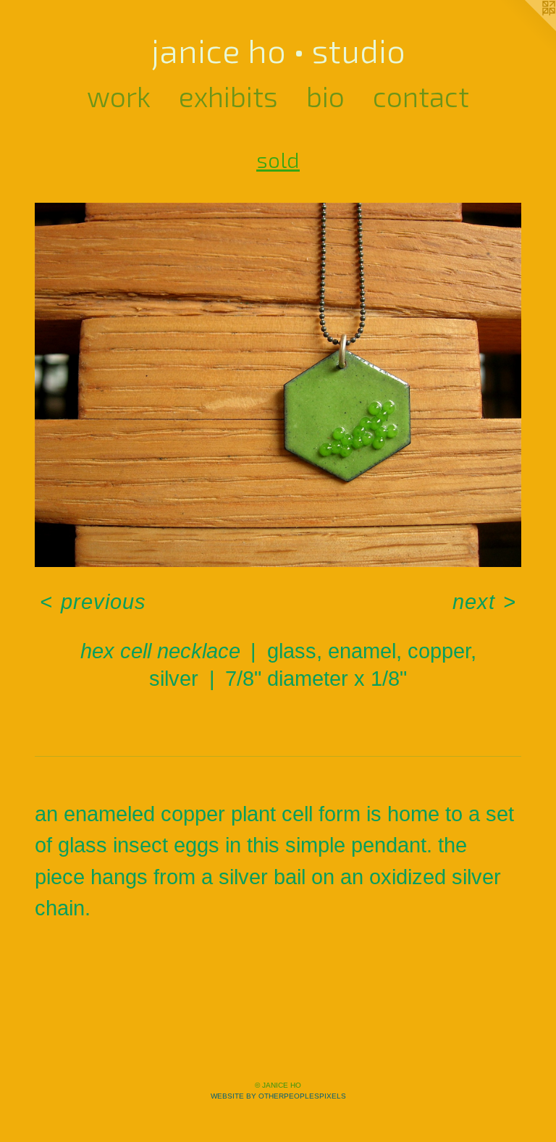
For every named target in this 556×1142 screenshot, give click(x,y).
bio (325, 96)
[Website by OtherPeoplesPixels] (527, 29)
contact (421, 96)
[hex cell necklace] (278, 385)
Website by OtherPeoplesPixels (278, 1096)
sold (278, 159)
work (119, 96)
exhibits (228, 96)
